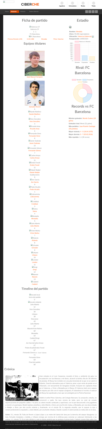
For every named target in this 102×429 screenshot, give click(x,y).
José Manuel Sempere (35, 77)
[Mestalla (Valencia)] (70, 27)
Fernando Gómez (34, 150)
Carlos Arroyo (35, 158)
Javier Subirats (34, 143)
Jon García (35, 182)
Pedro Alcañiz (35, 189)
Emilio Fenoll (34, 165)
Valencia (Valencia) (85, 36)
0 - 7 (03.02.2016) (86, 134)
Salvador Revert (34, 107)
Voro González (34, 121)
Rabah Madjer (35, 172)
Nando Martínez (34, 114)
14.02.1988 (30, 39)
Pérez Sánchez (58, 39)
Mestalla (44, 39)
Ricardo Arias (34, 129)
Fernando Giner (34, 136)
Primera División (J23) (15, 39)
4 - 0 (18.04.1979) (86, 131)
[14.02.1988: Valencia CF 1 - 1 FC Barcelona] (21, 388)
